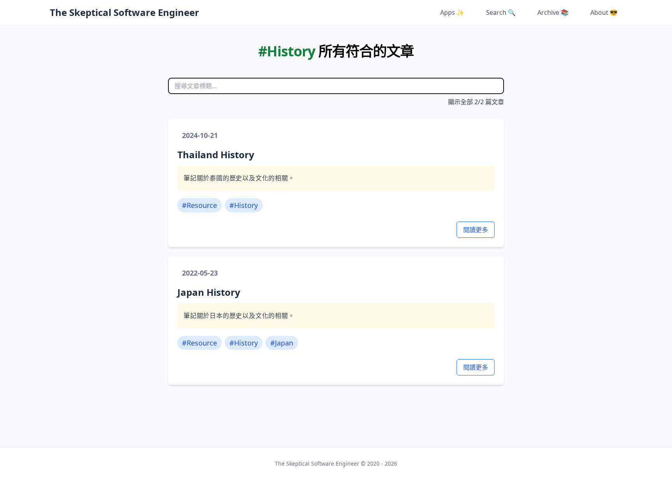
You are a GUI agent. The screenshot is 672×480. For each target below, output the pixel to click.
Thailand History (215, 154)
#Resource (199, 205)
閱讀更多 (475, 229)
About (604, 12)
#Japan (281, 342)
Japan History (208, 292)
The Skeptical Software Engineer (124, 12)
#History (243, 205)
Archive (553, 12)
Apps (452, 12)
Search (501, 12)
